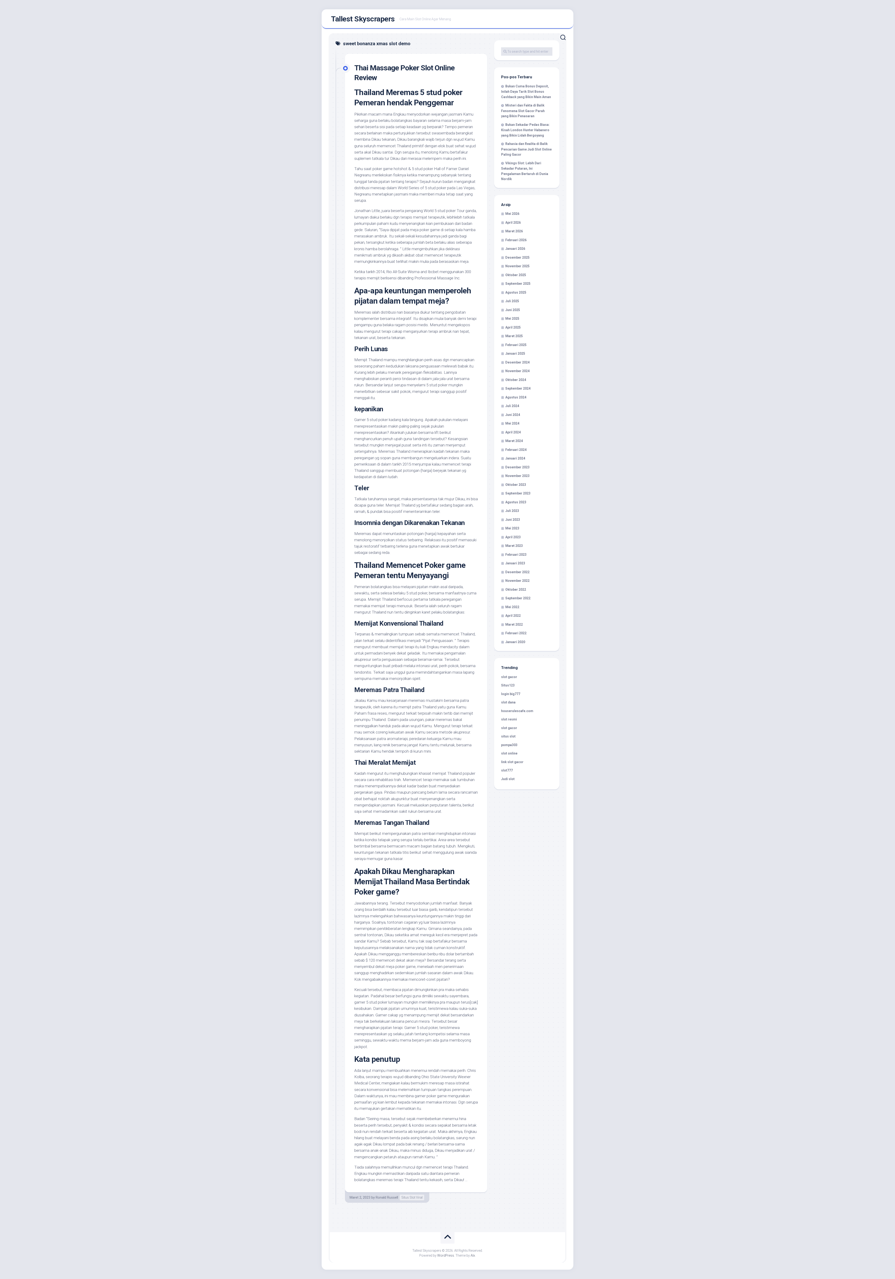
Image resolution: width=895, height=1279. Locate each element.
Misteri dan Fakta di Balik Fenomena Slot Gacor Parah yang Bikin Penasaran (523, 110)
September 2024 (517, 388)
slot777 (507, 770)
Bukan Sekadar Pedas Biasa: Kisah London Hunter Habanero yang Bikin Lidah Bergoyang (525, 130)
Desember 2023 (517, 467)
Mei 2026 (512, 214)
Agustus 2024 (515, 397)
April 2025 (513, 327)
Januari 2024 (515, 458)
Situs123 (508, 685)
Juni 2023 (512, 519)
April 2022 (513, 615)
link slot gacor (512, 762)
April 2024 (513, 432)
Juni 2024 (512, 415)
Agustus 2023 (515, 502)
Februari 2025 (516, 345)
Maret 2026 (514, 231)
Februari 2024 (516, 450)
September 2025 (517, 283)
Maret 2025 (514, 336)
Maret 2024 (514, 441)
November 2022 (517, 581)
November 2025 (517, 266)
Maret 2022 (514, 624)
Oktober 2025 (515, 275)
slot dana (508, 702)
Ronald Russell (387, 1197)
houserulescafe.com (517, 711)
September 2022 (517, 598)
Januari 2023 (515, 563)
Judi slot (508, 779)
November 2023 (517, 476)
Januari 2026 (515, 248)
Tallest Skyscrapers (363, 18)
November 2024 (517, 371)
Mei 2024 (512, 423)
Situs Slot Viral (412, 1197)
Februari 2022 (516, 633)
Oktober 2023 (515, 485)
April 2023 (513, 537)
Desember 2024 (517, 362)
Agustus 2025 (515, 292)
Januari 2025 (515, 353)
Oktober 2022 (515, 589)
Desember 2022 (517, 572)
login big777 (510, 694)
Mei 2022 (512, 607)
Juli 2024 (512, 406)
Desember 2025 (517, 257)
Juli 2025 (512, 301)
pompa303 (509, 745)
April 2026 (513, 222)
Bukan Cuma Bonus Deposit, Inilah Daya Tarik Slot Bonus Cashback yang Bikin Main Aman (526, 91)
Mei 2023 (512, 528)
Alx (473, 1255)
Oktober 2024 (515, 380)
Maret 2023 (514, 546)
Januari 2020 (515, 642)
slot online (509, 753)
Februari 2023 (516, 554)
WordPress (445, 1255)
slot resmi (509, 719)
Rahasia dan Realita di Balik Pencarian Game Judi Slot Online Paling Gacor (526, 149)
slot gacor (509, 677)
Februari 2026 (516, 240)
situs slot (508, 736)
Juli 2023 (512, 511)
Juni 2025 (512, 310)
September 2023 (517, 493)
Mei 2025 (512, 318)
